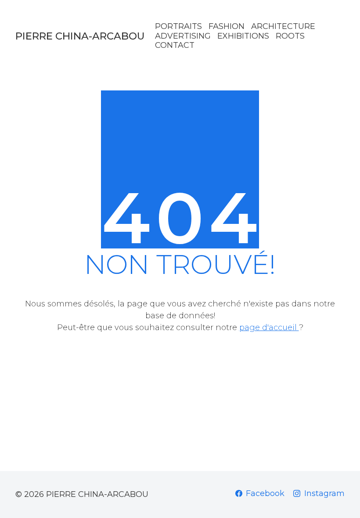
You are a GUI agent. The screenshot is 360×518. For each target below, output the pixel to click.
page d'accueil (269, 327)
